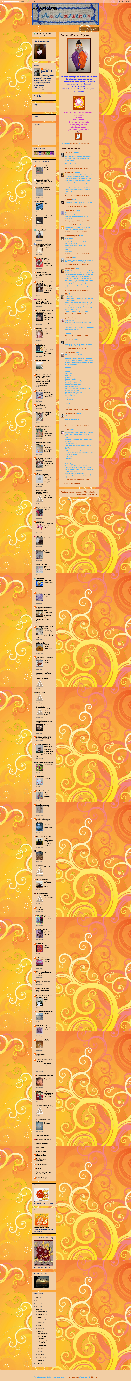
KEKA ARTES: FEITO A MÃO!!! (43, 427)
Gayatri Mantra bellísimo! (47, 947)
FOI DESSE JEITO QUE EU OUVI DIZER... (44, 311)
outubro (41, 1317)
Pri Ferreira (69, 152)
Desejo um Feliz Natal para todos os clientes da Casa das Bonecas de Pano (44, 289)
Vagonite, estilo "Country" (43, 1341)
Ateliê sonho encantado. (44, 412)
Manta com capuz (41, 407)
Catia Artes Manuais (42, 1135)
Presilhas (40, 1348)
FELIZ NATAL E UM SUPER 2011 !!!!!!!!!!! (48, 1094)
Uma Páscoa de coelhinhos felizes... (48, 463)
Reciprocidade (48, 764)
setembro (41, 1320)
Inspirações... (40, 909)
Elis (66, 294)
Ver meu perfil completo (42, 90)
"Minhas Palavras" (42, 272)
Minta (46, 853)
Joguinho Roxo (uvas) (47, 553)
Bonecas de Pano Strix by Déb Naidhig (44, 459)
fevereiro (41, 1357)
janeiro (40, 1360)
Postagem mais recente (71, 492)
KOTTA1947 (40, 865)
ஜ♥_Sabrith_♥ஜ (70, 318)
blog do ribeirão (41, 230)
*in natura (39, 851)
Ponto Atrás (47, 807)
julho (40, 1325)
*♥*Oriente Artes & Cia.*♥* (44, 1011)
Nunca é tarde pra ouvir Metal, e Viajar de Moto (44, 375)
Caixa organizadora (48, 1000)
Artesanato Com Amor (43, 673)
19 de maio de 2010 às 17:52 (76, 168)
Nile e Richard (70, 210)
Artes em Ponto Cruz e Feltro (43, 443)
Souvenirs (47, 1123)
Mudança (39, 975)
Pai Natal (47, 778)
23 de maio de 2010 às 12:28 (77, 232)
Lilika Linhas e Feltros (43, 1026)
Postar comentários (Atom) (82, 499)
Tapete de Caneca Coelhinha (47, 568)
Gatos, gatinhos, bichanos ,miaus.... (47, 795)
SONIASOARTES (41, 299)
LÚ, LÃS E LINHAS (42, 474)
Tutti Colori (40, 1147)
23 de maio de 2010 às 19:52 (77, 254)
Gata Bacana (40, 579)
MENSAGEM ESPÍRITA (43, 244)
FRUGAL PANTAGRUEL (43, 737)
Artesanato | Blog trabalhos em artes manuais (42, 492)
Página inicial (89, 492)
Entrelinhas (40, 908)
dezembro (41, 1311)
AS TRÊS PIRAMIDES (43, 360)
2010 (38, 1309)
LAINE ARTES (40, 693)
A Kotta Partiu (48, 867)
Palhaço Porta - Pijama (42, 1337)
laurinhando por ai (72, 235)
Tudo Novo (47, 217)
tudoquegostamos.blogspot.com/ (44, 1076)
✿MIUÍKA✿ (40, 522)
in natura (68, 199)
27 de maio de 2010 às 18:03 (77, 348)
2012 (38, 1303)
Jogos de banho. (46, 415)
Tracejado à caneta (47, 595)
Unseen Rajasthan (42, 1143)
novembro (41, 1314)
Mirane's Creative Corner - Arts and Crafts (44, 996)
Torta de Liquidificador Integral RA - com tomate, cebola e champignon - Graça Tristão (44, 616)
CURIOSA (39, 344)
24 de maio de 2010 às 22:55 (77, 290)
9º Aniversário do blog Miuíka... (48, 525)
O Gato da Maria (41, 1151)
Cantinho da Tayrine (42, 893)
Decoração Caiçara (47, 1064)
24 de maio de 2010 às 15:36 (77, 264)
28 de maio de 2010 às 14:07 (77, 426)
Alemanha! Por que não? (44, 1139)
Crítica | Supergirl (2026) (44, 181)
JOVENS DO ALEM (42, 879)
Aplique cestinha (46, 168)
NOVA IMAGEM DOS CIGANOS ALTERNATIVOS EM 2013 (48, 841)
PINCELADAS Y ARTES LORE (43, 1120)
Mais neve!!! (47, 1013)
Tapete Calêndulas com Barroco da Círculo (48, 448)
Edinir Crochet (41, 1155)
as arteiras (46, 69)
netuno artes (70, 352)
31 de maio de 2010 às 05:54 (77, 479)
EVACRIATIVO (41, 915)
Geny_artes (40, 776)
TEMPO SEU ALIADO (48, 246)
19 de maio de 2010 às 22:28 (77, 196)
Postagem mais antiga (87, 494)
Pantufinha (47, 538)
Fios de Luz (39, 944)
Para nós (46, 724)
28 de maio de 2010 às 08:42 (77, 409)
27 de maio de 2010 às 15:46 (76, 314)
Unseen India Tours (72, 225)
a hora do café (40, 1054)
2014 (38, 1298)
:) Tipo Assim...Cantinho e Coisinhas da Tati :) (44, 1173)
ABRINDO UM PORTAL (43, 836)
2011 (38, 1306)
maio (40, 1331)
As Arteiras (45, 8)
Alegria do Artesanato (43, 508)
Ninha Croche (40, 643)
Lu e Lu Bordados (41, 391)
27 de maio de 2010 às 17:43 (76, 336)
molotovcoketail (73, 1377)
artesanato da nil (41, 166)
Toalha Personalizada (48, 896)
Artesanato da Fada (42, 1040)
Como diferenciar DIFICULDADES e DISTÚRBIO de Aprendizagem (44, 350)
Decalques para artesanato (41, 1159)
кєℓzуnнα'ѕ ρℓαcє (41, 1164)
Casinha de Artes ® (42, 678)
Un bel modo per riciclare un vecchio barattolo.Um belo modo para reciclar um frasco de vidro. (44, 751)
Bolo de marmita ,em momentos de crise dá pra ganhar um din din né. (44, 633)
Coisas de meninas (47, 960)
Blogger (94, 1377)
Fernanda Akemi (71, 413)
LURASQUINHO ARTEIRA (44, 627)
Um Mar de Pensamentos (44, 762)
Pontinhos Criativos (42, 805)
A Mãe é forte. (42, 1345)
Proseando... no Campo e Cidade (44, 608)
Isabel (67, 429)
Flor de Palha (40, 707)
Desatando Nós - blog (43, 187)
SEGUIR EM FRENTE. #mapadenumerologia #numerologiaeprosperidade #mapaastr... (44, 318)
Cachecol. (47, 509)
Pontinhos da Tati (41, 550)
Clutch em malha (47, 1028)
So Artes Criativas (42, 958)
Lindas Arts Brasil (41, 564)
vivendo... (39, 1168)
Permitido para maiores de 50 (44, 722)
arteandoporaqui (41, 929)
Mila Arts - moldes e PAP (44, 216)
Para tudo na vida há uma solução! (44, 329)
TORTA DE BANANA (42, 738)
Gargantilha (47, 1079)
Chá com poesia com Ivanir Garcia (48, 825)
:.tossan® (68, 257)
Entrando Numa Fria (42, 180)
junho (40, 1328)
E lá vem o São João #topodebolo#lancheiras (48, 432)
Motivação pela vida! (47, 332)
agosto (40, 1323)
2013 (38, 1301)
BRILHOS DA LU (41, 1091)
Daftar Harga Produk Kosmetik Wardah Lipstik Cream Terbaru (44, 303)
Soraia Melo (70, 172)
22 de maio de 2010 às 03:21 (77, 221)
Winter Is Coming (47, 661)
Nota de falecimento (42, 990)
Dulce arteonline (41, 258)
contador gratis (39, 110)
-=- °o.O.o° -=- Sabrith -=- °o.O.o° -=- (44, 1060)
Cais (45, 203)
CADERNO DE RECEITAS (44, 1105)
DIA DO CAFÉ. (48, 1107)
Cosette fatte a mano (43, 744)
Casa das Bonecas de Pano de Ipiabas (44, 282)
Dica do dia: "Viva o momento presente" (47, 711)
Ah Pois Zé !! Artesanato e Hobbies (44, 658)
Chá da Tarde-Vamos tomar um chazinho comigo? (43, 820)
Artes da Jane (40, 405)
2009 (38, 1363)
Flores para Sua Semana (48, 496)
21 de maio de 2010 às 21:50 (76, 206)
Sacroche (39, 536)
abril (39, 1351)
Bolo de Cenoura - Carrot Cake (48, 646)
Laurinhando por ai (42, 791)
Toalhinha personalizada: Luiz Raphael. (48, 394)
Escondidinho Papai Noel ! (48, 918)
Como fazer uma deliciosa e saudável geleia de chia (48, 262)
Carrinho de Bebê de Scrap (48, 581)
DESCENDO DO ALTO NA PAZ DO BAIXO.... (48, 883)
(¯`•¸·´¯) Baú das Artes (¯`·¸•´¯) (43, 972)
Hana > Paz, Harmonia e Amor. (43, 982)
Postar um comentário (71, 483)
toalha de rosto (47, 190)
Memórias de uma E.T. (43, 988)
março (40, 1354)
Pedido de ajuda (43, 1333)
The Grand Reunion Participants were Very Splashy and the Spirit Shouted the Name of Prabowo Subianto (43, 381)
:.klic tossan (40, 201)
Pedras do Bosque (42, 1178)
